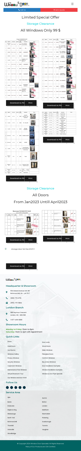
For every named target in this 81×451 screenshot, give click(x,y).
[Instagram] (15, 387)
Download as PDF (17, 103)
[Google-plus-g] (11, 387)
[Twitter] (20, 387)
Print (31, 103)
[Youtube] (24, 387)
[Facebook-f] (7, 387)
